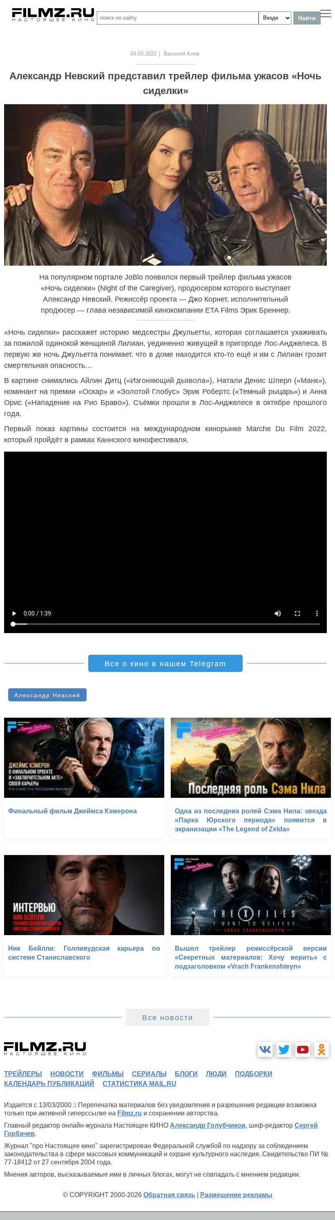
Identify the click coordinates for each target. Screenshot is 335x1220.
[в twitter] (284, 1049)
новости (67, 1073)
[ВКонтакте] (265, 1049)
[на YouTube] (302, 1049)
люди (216, 1073)
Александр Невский (47, 695)
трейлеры (23, 1073)
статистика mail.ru (139, 1083)
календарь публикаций (49, 1083)
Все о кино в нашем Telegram (165, 664)
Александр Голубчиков (208, 1125)
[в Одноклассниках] (321, 1049)
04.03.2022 (143, 54)
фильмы (108, 1073)
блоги (186, 1073)
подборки (253, 1073)
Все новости (167, 1018)
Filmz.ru (129, 1113)
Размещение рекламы (236, 1194)
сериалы (149, 1073)
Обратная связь (169, 1194)
